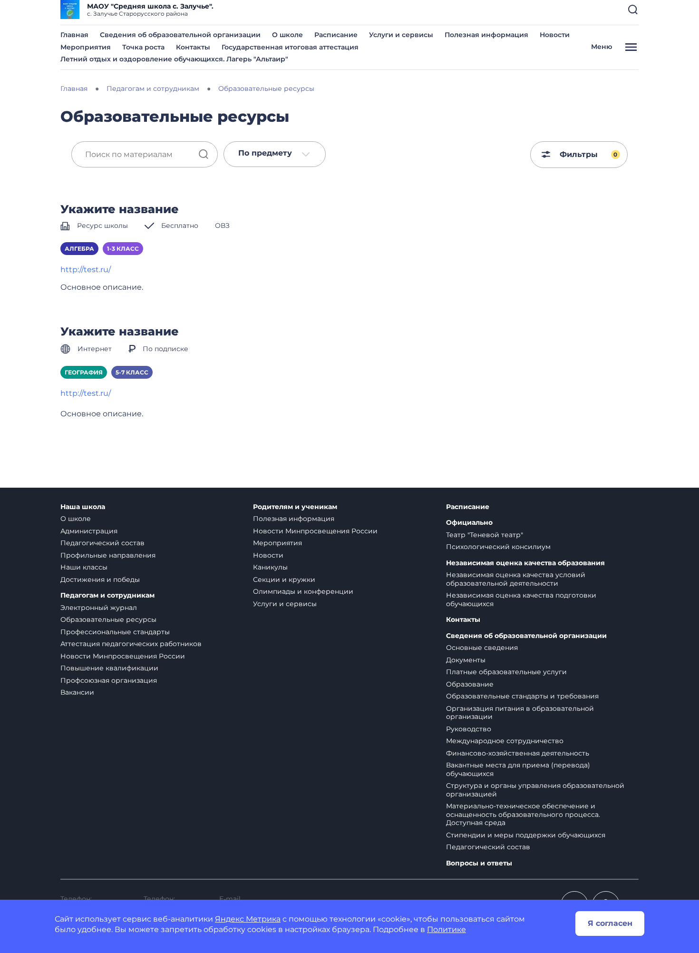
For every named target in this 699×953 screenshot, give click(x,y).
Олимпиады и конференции (303, 591)
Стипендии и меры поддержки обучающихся (525, 835)
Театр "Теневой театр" (484, 535)
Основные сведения (482, 647)
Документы (465, 660)
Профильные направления (107, 555)
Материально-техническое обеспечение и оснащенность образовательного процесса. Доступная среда (523, 814)
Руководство (468, 729)
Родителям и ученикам (295, 507)
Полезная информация (486, 34)
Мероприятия (85, 47)
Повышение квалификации (109, 668)
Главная (74, 34)
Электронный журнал (98, 607)
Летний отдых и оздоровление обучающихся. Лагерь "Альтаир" (174, 59)
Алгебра (79, 248)
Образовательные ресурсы (108, 619)
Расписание (336, 34)
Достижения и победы (100, 579)
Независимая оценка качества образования (525, 563)
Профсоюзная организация (108, 680)
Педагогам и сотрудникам (107, 595)
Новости (555, 34)
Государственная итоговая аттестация (290, 47)
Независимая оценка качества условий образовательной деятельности (515, 579)
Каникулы (270, 567)
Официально (469, 523)
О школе (287, 34)
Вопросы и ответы (479, 863)
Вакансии (77, 692)
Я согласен (610, 923)
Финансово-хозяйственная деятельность (517, 753)
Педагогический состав (102, 543)
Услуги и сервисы (401, 34)
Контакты (193, 47)
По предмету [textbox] (265, 153)
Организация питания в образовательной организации (520, 712)
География (84, 372)
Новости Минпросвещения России (122, 656)
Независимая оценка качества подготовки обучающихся (521, 599)
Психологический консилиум (498, 546)
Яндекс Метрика (248, 919)
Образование (470, 684)
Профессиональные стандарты (115, 632)
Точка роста (143, 47)
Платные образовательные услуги (506, 672)
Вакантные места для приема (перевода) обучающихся (518, 769)
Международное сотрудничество (504, 741)
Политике (446, 929)
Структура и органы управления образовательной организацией (535, 789)
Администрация (88, 531)
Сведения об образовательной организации (180, 34)
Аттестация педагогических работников (131, 643)
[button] (633, 9)
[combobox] (274, 154)
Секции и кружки (284, 579)
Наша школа (82, 507)
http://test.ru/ (85, 269)
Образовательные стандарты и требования (522, 696)
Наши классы (83, 567)
